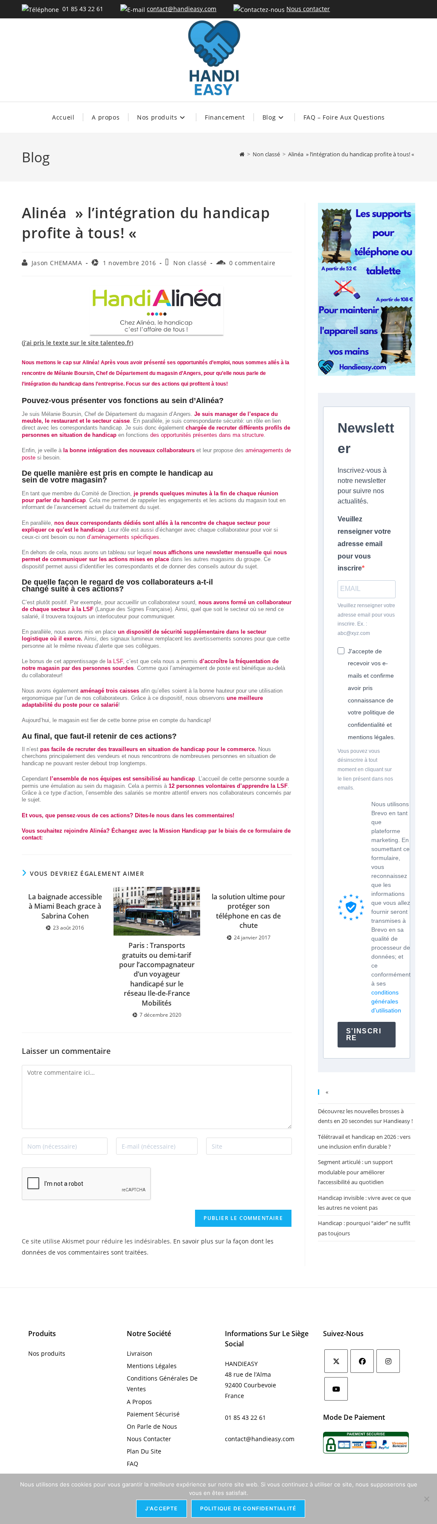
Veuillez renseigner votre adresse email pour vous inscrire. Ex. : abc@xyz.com (366, 619)
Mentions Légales (152, 1366)
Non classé (190, 263)
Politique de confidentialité (248, 1508)
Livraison (139, 1353)
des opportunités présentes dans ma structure (207, 435)
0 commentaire (252, 263)
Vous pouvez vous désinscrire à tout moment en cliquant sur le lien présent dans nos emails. (365, 769)
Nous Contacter (149, 1439)
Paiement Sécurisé (153, 1414)
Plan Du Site (144, 1451)
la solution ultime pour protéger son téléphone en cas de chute (248, 911)
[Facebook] (362, 1361)
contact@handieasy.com (181, 9)
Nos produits (46, 1353)
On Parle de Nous (152, 1426)
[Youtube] (336, 1389)
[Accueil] (242, 154)
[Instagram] (388, 1361)
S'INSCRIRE (364, 1034)
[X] (336, 1361)
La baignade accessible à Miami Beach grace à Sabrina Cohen (65, 906)
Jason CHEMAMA (57, 263)
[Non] (426, 1499)
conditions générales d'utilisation (386, 1001)
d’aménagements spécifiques (123, 537)
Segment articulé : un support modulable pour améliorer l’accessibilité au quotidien (355, 1172)
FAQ (132, 1464)
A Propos (139, 1402)
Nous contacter (308, 9)
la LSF (114, 661)
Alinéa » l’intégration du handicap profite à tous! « (351, 154)
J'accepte (161, 1508)
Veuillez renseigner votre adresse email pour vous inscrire (364, 543)
